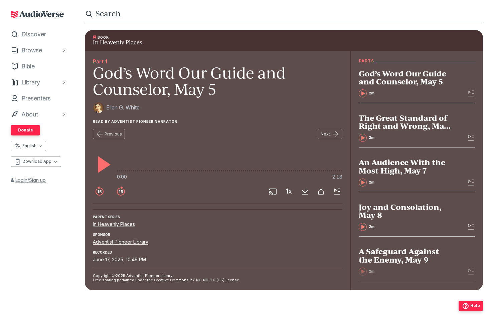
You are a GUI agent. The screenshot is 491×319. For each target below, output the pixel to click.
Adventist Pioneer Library (120, 242)
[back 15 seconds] (99, 191)
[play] (102, 164)
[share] (321, 191)
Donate (25, 129)
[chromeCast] (273, 191)
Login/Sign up (30, 180)
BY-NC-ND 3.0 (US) (207, 280)
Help (475, 305)
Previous (113, 133)
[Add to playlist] (337, 191)
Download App (36, 161)
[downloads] (305, 191)
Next (325, 133)
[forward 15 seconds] (121, 191)
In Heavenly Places (114, 224)
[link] (406, 83)
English (29, 145)
